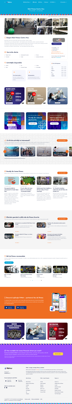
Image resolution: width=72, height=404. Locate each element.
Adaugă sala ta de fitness (59, 383)
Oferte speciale (43, 383)
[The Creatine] (58, 331)
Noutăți (35, 2)
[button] (32, 280)
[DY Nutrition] (14, 331)
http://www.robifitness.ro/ (56, 51)
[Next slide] (67, 151)
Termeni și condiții (27, 399)
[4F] (58, 95)
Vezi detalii (17, 231)
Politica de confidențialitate (35, 399)
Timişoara (19, 400)
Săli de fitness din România (53, 16)
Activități (27, 385)
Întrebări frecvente (58, 390)
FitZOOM (41, 386)
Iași (26, 392)
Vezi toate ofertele (62, 218)
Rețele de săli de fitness (30, 383)
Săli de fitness (28, 381)
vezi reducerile (11, 125)
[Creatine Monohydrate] (36, 95)
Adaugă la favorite (57, 43)
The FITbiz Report (58, 393)
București (27, 388)
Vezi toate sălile (9, 262)
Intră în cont (42, 388)
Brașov (27, 386)
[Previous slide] (4, 151)
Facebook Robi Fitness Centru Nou (57, 53)
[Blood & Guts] (14, 95)
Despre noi (56, 381)
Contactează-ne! (58, 57)
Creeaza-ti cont (42, 390)
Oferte (40, 2)
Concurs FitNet (42, 392)
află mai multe (54, 123)
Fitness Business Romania (59, 392)
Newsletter (56, 388)
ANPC (41, 399)
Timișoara (27, 393)
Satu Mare (59, 16)
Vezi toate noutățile (62, 172)
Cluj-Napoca (28, 390)
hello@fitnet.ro (7, 373)
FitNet (49, 16)
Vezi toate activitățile (62, 140)
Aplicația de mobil (58, 386)
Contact (56, 385)
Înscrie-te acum (57, 353)
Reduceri (46, 2)
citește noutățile (32, 123)
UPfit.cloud (21, 399)
